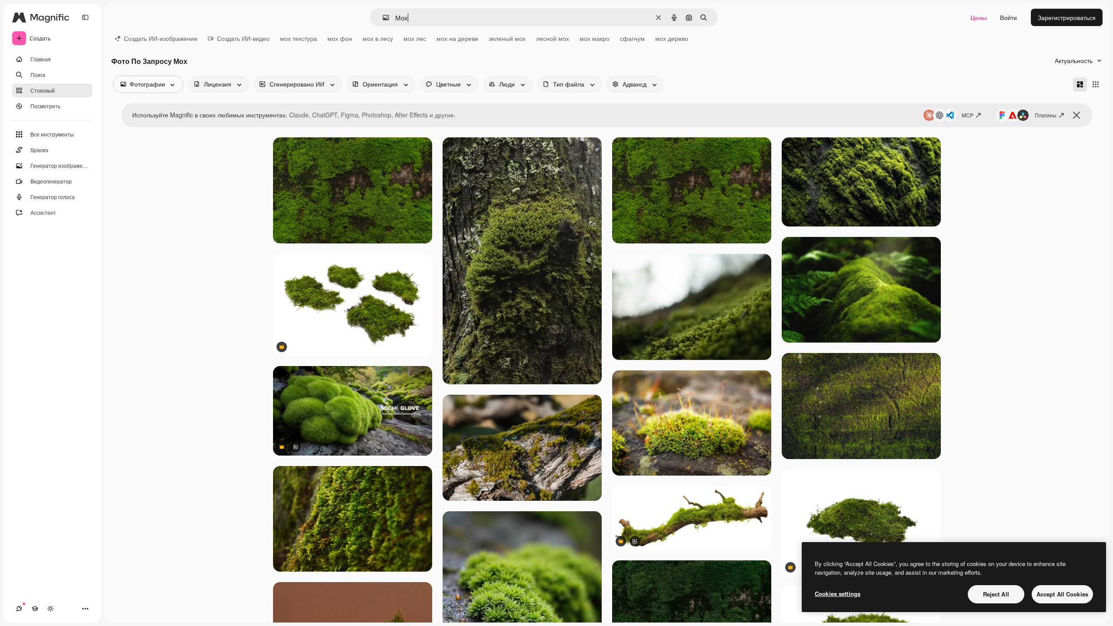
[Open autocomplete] (382, 17)
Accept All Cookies (1062, 594)
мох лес (414, 38)
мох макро (595, 38)
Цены (978, 17)
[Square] (1096, 84)
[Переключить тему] (50, 609)
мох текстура (298, 38)
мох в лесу (378, 38)
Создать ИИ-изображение (160, 38)
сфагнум (632, 38)
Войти (1008, 17)
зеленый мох (507, 38)
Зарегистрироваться (1067, 17)
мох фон (339, 38)
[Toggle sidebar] (85, 17)
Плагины (1045, 115)
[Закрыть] (1076, 115)
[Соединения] (19, 609)
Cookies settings (837, 593)
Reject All (996, 594)
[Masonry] (1080, 84)
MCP (967, 115)
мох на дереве (457, 38)
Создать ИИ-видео (243, 38)
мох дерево (671, 38)
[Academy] (35, 609)
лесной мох (552, 38)
